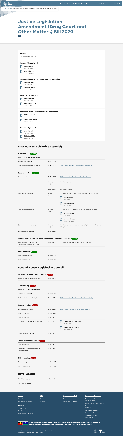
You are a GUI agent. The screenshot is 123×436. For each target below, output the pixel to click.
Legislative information (93, 396)
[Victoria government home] (102, 431)
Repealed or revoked (70, 396)
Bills (9, 8)
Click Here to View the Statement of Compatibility (76, 166)
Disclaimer (27, 430)
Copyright (35, 430)
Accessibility (52, 430)
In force (20, 396)
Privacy (20, 430)
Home (4, 8)
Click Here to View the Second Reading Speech (75, 177)
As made (21, 405)
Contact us (43, 430)
